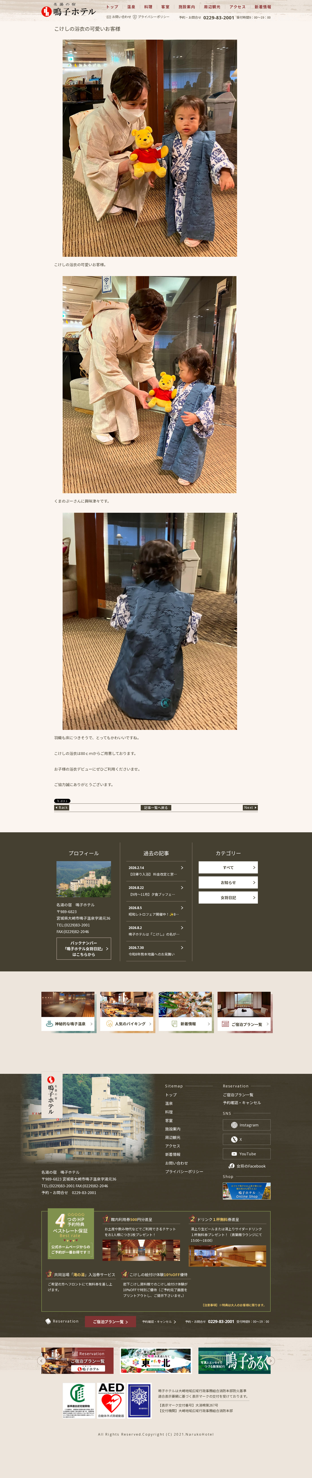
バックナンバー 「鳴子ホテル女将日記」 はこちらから (84, 948)
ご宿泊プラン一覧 (238, 1094)
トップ (112, 7)
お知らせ (228, 882)
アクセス (237, 7)
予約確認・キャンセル (242, 1102)
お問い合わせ (121, 16)
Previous (41, 1360)
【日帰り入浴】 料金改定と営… (153, 871)
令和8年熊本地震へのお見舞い (152, 951)
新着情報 (263, 7)
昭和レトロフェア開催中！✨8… (154, 911)
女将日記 (228, 897)
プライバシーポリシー (154, 16)
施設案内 (186, 7)
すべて (228, 867)
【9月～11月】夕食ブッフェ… (152, 891)
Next (248, 807)
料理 (148, 7)
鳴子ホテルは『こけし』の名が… (154, 931)
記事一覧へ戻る (156, 807)
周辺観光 (212, 7)
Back (63, 807)
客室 (165, 7)
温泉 (131, 7)
